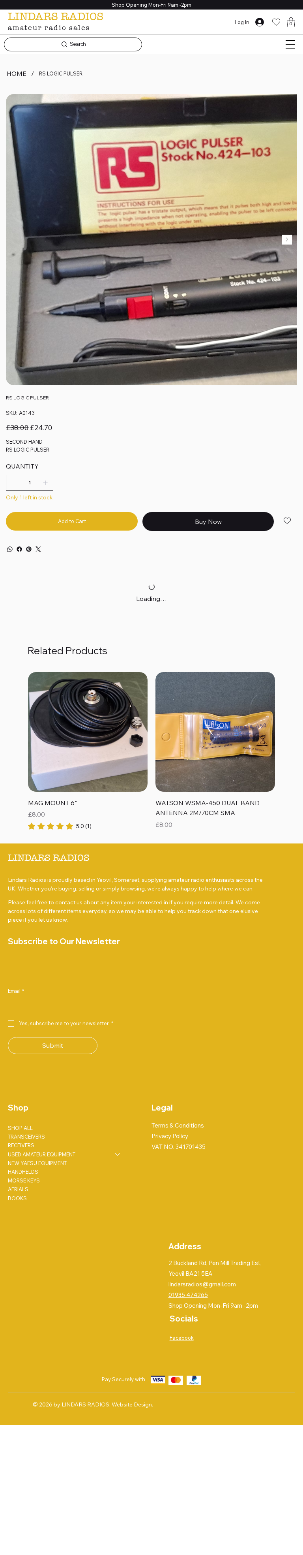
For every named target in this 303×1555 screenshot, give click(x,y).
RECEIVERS (21, 1145)
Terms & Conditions (178, 1125)
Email (16, 991)
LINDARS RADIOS (55, 16)
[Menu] (290, 44)
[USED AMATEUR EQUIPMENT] (118, 1154)
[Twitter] (38, 549)
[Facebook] (19, 549)
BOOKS (17, 1198)
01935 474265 (188, 1295)
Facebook (182, 1338)
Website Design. (132, 1404)
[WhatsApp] (10, 549)
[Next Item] (287, 240)
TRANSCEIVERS (26, 1136)
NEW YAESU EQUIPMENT (37, 1163)
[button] (291, 22)
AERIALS (18, 1189)
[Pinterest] (29, 549)
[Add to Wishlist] (288, 520)
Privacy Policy (170, 1136)
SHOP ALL (20, 1128)
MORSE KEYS (24, 1180)
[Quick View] (88, 732)
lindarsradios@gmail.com (202, 1284)
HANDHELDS (23, 1172)
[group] (151, 751)
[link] (60, 826)
